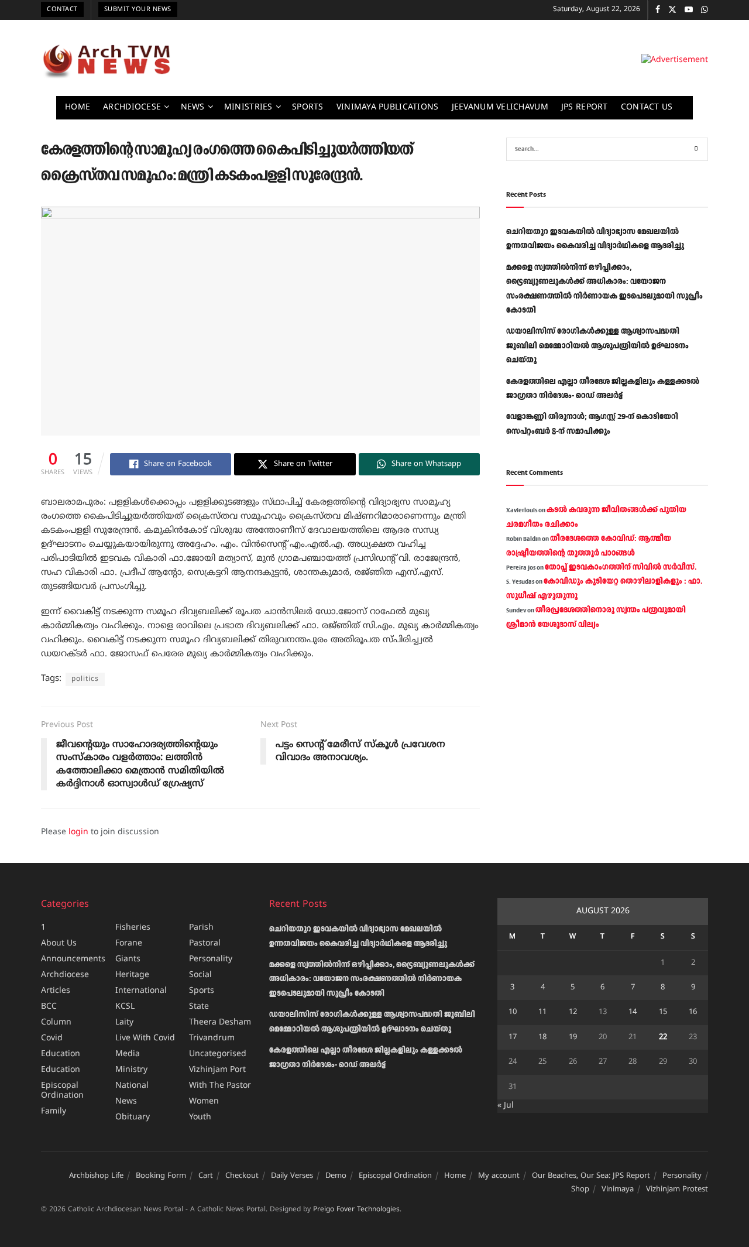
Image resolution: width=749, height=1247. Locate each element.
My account (499, 1176)
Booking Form (161, 1176)
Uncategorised (217, 1054)
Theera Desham (220, 1022)
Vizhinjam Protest (677, 1189)
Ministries (248, 107)
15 (663, 1012)
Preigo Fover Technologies (356, 1209)
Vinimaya (618, 1189)
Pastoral (205, 943)
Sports (308, 107)
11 (542, 1012)
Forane (128, 943)
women (204, 1101)
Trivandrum (212, 1038)
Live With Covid (145, 1038)
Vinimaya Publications (387, 107)
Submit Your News (137, 9)
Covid (52, 1038)
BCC (49, 1007)
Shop (580, 1189)
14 (632, 1012)
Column (56, 1022)
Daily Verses (292, 1176)
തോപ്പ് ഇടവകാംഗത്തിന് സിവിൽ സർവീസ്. (620, 567)
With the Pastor (220, 1086)
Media (127, 1054)
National (132, 1086)
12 (573, 1012)
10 (513, 1012)
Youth (200, 1117)
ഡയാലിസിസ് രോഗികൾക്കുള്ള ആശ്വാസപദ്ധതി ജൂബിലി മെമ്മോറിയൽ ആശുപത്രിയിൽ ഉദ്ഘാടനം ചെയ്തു (597, 345)
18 (542, 1037)
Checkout (242, 1176)
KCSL (125, 1007)
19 (573, 1037)
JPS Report (584, 107)
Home (77, 107)
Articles (55, 991)
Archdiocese (132, 107)
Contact (62, 9)
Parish (201, 928)
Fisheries (132, 928)
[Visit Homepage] (106, 60)
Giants (127, 959)
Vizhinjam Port (217, 1070)
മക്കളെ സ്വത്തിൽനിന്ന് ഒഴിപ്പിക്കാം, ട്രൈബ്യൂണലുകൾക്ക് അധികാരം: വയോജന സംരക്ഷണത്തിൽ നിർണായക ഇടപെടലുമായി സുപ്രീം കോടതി (372, 979)
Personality (210, 959)
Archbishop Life (96, 1176)
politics (85, 679)
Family (53, 1111)
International (141, 991)
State (199, 1007)
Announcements (73, 959)
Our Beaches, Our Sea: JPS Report (591, 1176)
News (193, 107)
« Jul (505, 1106)
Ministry (131, 1070)
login (78, 832)
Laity (124, 1022)
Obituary (132, 1117)
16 (693, 1012)
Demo (335, 1176)
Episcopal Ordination (62, 1091)
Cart (205, 1176)
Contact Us (647, 107)
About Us (59, 943)
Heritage (132, 975)
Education (60, 1054)
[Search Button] (696, 149)
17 (513, 1037)
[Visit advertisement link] (674, 60)
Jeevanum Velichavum (500, 107)
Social (200, 975)
